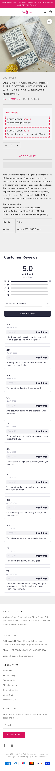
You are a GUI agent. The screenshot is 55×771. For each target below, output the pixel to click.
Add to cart (27, 156)
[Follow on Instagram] (12, 745)
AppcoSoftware (40, 757)
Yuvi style (9, 78)
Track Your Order (10, 699)
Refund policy (9, 680)
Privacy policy (9, 675)
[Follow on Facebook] (4, 745)
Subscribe (14, 734)
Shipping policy (10, 685)
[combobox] (48, 303)
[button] (27, 165)
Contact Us (8, 695)
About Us (7, 670)
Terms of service (10, 690)
